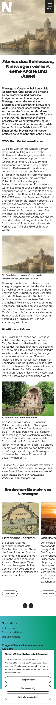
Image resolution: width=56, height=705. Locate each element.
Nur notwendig (28, 688)
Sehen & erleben (12, 632)
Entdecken (8, 628)
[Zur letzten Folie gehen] (25, 605)
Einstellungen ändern (28, 697)
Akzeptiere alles (28, 679)
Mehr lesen (10, 593)
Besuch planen (11, 636)
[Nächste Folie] (31, 605)
